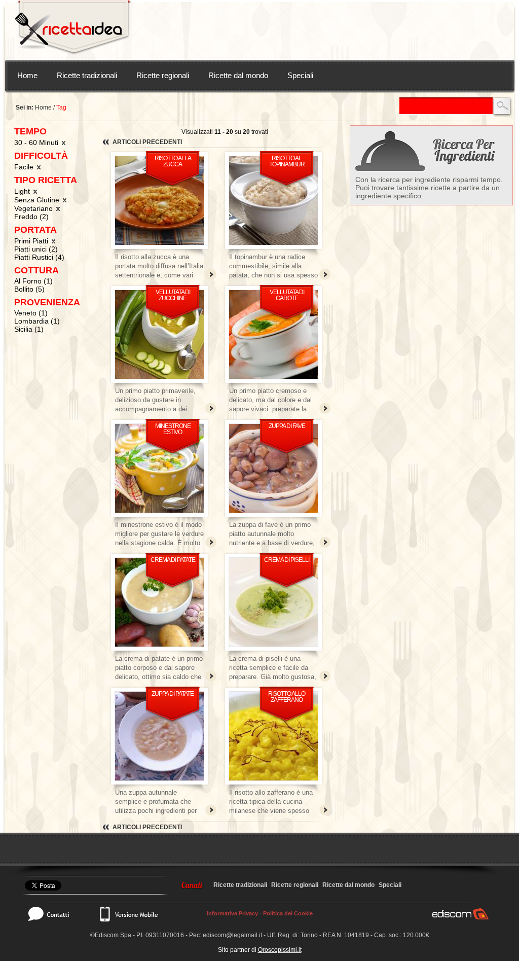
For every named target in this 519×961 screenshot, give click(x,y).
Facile (24, 167)
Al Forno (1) (33, 281)
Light (23, 191)
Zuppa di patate (173, 693)
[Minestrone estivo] (159, 468)
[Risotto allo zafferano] (273, 736)
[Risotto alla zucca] (159, 200)
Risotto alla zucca (173, 161)
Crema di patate (173, 559)
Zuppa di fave (287, 426)
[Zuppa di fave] (273, 468)
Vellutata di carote (287, 295)
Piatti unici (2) (36, 249)
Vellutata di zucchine (173, 295)
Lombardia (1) (37, 321)
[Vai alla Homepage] (73, 30)
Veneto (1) (31, 313)
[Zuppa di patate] (159, 736)
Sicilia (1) (29, 329)
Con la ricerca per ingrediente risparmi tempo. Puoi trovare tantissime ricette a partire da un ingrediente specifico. (429, 187)
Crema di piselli (286, 559)
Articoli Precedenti (147, 142)
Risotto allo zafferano (286, 696)
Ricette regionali (162, 75)
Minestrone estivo (173, 429)
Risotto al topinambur (287, 161)
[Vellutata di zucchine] (159, 334)
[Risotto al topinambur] (273, 200)
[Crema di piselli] (273, 602)
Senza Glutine (37, 200)
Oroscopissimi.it (280, 949)
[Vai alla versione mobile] (128, 913)
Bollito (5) (29, 289)
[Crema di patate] (159, 602)
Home (27, 75)
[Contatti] (54, 913)
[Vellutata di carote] (273, 334)
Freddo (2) (31, 216)
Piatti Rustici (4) (39, 257)
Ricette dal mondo (238, 75)
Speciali (300, 75)
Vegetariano (34, 208)
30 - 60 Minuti (37, 142)
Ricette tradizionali (87, 75)
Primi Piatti (32, 241)
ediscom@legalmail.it (232, 935)
